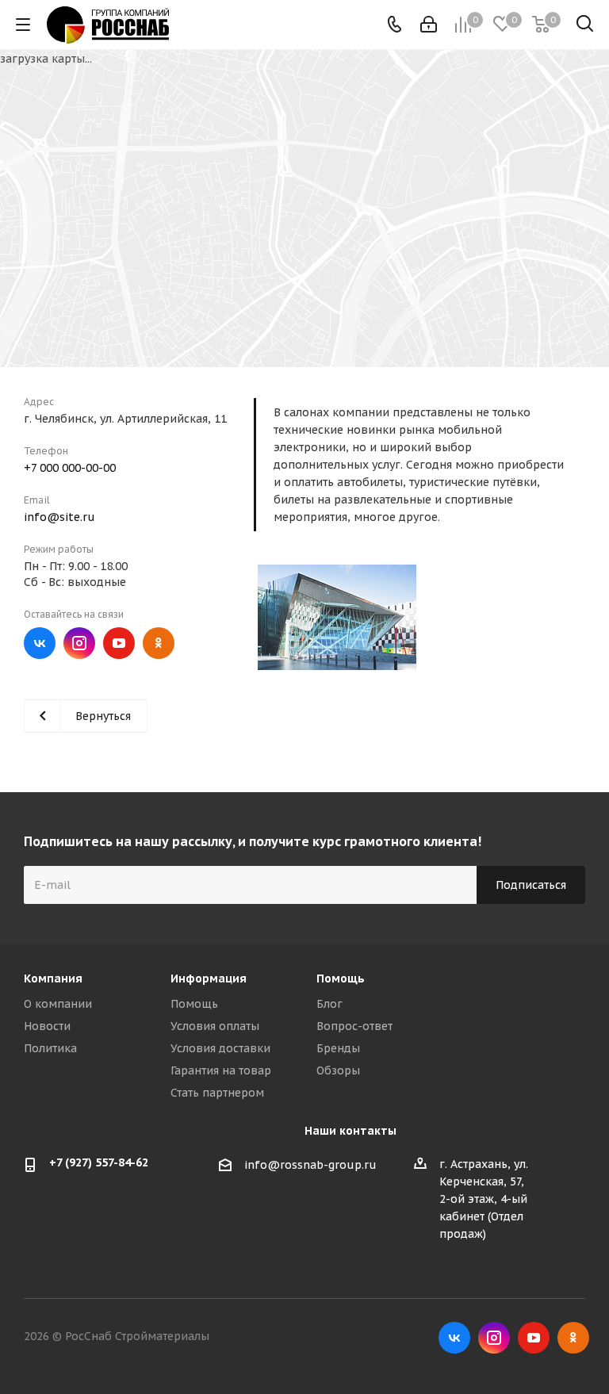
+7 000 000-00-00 (70, 468)
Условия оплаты (214, 1026)
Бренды (338, 1048)
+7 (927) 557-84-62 (98, 1162)
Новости (47, 1026)
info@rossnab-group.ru (310, 1165)
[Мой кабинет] (428, 24)
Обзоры (338, 1070)
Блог (329, 1004)
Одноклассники (158, 643)
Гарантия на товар (220, 1070)
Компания (53, 978)
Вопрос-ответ (354, 1026)
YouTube (119, 643)
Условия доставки (220, 1048)
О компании (58, 1004)
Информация (208, 978)
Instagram (79, 643)
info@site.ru (59, 517)
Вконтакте (40, 643)
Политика (50, 1048)
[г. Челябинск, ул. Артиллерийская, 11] (337, 617)
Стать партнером (217, 1093)
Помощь (194, 1004)
